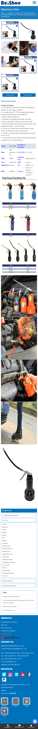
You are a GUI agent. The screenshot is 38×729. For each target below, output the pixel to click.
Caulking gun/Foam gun (8, 562)
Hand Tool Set (6, 546)
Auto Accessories (7, 581)
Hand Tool (19, 13)
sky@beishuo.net (11, 661)
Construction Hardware (9, 585)
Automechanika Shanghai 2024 (11, 596)
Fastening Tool (6, 551)
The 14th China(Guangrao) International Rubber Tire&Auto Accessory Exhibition (18, 601)
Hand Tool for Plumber (8, 573)
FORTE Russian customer (10, 606)
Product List (6, 510)
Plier (3, 538)
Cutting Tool (5, 557)
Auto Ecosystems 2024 (9, 610)
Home (3, 13)
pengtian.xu (8, 727)
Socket (4, 524)
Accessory (5, 543)
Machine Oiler (29, 13)
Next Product (28, 95)
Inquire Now (10, 95)
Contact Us (7, 642)
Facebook (15, 706)
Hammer (4, 532)
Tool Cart (4, 576)
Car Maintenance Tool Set (10, 515)
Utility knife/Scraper (7, 559)
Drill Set (4, 567)
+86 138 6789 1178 (14, 664)
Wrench (4, 529)
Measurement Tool (7, 554)
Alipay (4, 715)
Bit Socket (5, 527)
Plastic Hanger (6, 570)
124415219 (31, 727)
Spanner (4, 540)
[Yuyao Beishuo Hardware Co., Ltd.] (10, 4)
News (5, 592)
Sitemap (3, 690)
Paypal (26, 706)
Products (10, 13)
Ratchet (4, 535)
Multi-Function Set (7, 548)
